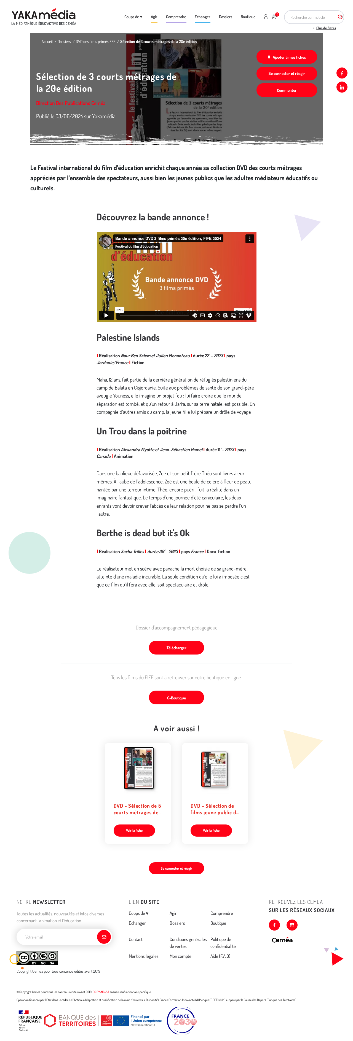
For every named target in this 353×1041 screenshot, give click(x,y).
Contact (136, 939)
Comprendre (176, 16)
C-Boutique (176, 697)
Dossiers (225, 16)
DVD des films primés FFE (95, 41)
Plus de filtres (326, 28)
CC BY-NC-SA (101, 992)
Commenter (287, 90)
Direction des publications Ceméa (71, 103)
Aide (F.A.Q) (220, 956)
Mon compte (180, 956)
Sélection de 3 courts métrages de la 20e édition (158, 41)
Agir (154, 16)
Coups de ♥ (133, 16)
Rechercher (340, 17)
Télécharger (176, 647)
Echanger (202, 16)
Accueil (47, 41)
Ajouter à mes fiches (289, 57)
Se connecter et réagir (287, 73)
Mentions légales (144, 956)
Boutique (248, 16)
